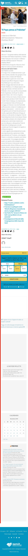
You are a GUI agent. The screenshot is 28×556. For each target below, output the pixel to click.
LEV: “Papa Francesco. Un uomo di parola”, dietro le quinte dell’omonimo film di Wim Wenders (13, 466)
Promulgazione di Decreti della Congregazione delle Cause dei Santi (14, 221)
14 (10, 430)
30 (17, 436)
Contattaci (21, 534)
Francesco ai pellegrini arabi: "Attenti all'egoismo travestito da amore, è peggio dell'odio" (14, 209)
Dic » (7, 439)
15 (14, 430)
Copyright (14, 534)
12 (4, 430)
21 (10, 433)
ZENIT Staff (20, 44)
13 (7, 430)
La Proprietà (19, 531)
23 (17, 433)
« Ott (4, 439)
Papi (2, 8)
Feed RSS (14, 446)
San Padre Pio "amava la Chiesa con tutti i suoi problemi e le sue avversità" (15, 215)
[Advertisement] (14, 308)
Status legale (7, 534)
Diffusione (12, 531)
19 (4, 433)
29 (14, 436)
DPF (8, 531)
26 (4, 436)
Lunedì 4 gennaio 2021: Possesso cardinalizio (14, 479)
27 (7, 436)
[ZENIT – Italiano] (8, 3)
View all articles (6, 247)
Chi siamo (3, 531)
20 (7, 433)
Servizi (25, 531)
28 (10, 436)
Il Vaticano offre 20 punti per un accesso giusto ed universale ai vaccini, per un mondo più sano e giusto (13, 451)
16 (17, 430)
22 (14, 433)
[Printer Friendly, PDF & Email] (6, 197)
